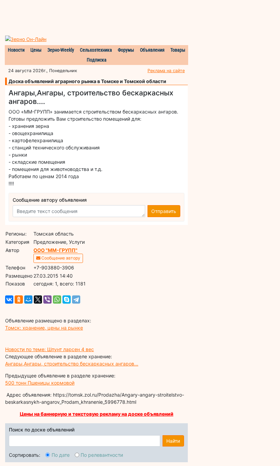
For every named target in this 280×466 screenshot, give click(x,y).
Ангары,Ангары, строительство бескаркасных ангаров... (71, 364)
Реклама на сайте (166, 70)
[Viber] (47, 299)
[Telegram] (76, 299)
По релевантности (102, 455)
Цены (36, 50)
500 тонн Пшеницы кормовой (39, 383)
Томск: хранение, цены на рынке (44, 328)
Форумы (126, 50)
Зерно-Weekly (60, 50)
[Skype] (66, 299)
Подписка (97, 60)
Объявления (152, 50)
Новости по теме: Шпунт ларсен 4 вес (49, 349)
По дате (61, 455)
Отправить (163, 211)
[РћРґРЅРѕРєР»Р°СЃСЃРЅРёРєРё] (19, 299)
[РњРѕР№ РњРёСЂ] (28, 299)
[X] (38, 299)
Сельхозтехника (96, 50)
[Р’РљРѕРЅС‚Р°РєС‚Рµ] (9, 299)
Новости (16, 50)
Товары (177, 50)
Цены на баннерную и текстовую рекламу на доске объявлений (96, 414)
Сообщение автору (60, 258)
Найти (173, 441)
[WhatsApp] (57, 299)
